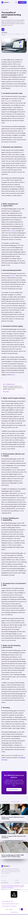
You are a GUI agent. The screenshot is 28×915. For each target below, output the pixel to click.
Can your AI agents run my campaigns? (9, 906)
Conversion (8, 101)
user (22, 152)
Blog (2, 9)
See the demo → (6, 391)
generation (12, 275)
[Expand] (25, 891)
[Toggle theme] (16, 2)
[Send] (22, 909)
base (13, 374)
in (2, 876)
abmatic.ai (16, 912)
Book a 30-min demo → (14, 789)
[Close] (26, 886)
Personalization (4, 882)
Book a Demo (22, 2)
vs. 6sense (17, 882)
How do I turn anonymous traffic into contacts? (10, 903)
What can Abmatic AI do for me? (7, 901)
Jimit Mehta (4, 32)
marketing (12, 230)
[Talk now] (19, 909)
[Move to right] (23, 891)
